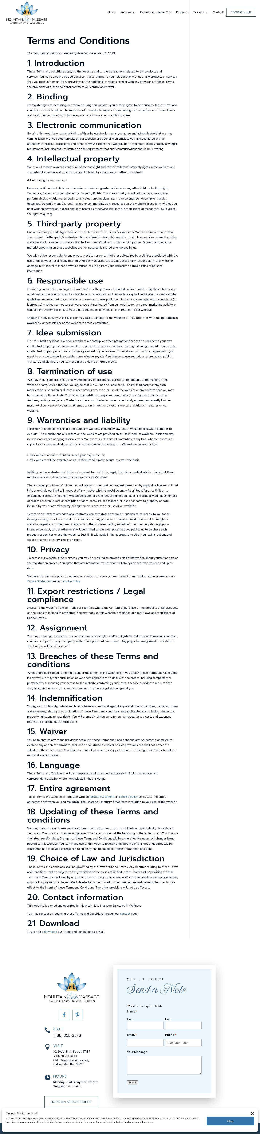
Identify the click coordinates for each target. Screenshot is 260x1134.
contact (125, 914)
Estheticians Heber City (155, 12)
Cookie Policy (71, 581)
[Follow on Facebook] (64, 1015)
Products (182, 12)
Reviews (198, 12)
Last (168, 1019)
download (50, 932)
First (130, 1019)
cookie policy (129, 797)
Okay (230, 1121)
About (111, 12)
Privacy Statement (39, 581)
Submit (132, 1082)
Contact (218, 12)
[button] (252, 1113)
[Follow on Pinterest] (77, 1015)
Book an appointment (71, 1102)
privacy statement (102, 797)
